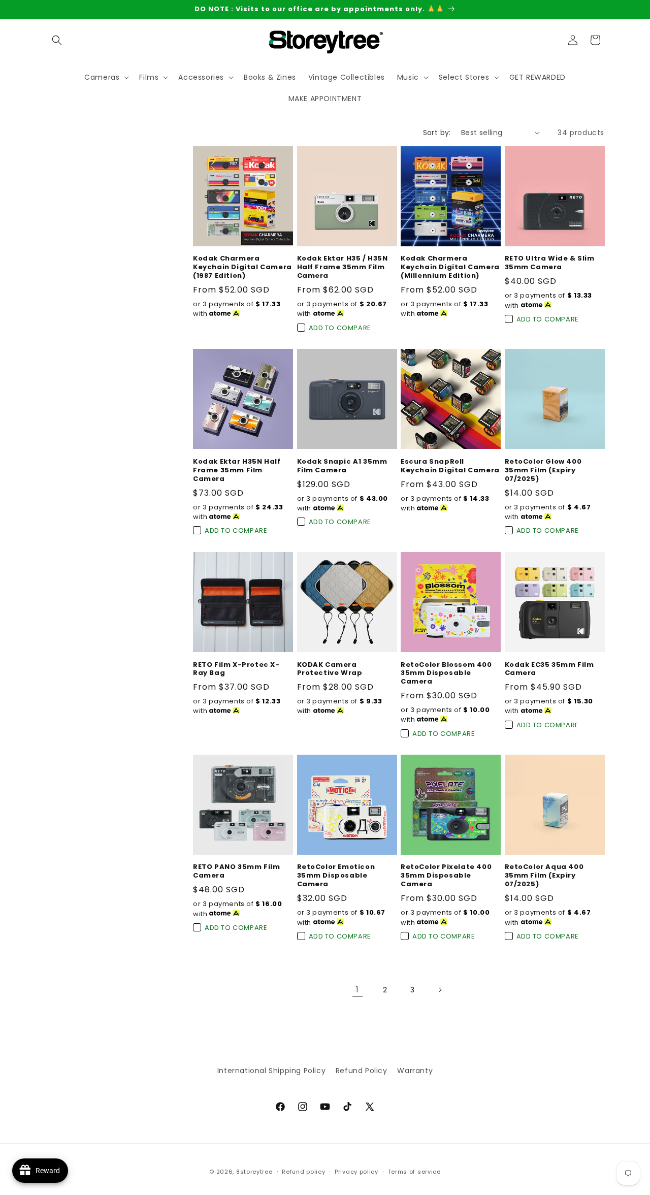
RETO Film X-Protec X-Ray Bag (236, 668)
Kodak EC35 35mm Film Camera (549, 668)
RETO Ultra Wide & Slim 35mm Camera (550, 263)
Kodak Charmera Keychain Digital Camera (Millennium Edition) (450, 267)
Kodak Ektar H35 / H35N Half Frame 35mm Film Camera (342, 267)
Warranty (415, 1070)
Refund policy (303, 1171)
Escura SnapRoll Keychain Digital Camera (450, 466)
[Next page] (440, 990)
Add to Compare (340, 328)
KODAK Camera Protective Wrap (330, 668)
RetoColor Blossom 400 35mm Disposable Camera (446, 673)
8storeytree (254, 1172)
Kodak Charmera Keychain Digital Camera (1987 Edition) (242, 267)
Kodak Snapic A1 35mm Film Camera (342, 466)
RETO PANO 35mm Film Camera (236, 871)
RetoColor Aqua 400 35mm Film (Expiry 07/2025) (544, 876)
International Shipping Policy (271, 1070)
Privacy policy (356, 1171)
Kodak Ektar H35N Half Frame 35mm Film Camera (237, 470)
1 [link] (357, 989)
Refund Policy (361, 1070)
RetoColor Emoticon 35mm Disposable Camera (336, 876)
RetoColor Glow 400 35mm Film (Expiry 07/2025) (543, 470)
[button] (57, 40)
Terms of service (414, 1171)
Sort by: (437, 132)
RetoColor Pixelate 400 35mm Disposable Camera (446, 876)
